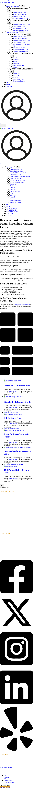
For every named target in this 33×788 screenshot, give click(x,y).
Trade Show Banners (6, 529)
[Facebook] (16, 595)
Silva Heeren (9, 772)
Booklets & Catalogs (6, 516)
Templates (3, 553)
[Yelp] (16, 750)
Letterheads (3, 523)
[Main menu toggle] (3, 125)
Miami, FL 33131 (5, 761)
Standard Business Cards (7, 500)
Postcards (3, 524)
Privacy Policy (8, 780)
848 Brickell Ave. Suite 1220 (8, 759)
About (2, 545)
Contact (2, 548)
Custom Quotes (4, 540)
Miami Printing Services (7, 542)
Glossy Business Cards (6, 498)
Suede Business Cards (6, 505)
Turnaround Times (5, 543)
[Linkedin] (16, 706)
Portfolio (2, 550)
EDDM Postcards (5, 521)
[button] (20, 6)
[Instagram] (16, 667)
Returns (6, 779)
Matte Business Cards (6, 496)
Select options (13, 391)
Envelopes (3, 519)
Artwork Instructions (6, 538)
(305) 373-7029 (7, 764)
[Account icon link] (16, 122)
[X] (16, 629)
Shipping (6, 777)
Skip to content (4, 1)
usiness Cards (6, 506)
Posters (2, 526)
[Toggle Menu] (23, 6)
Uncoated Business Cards (7, 508)
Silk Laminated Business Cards (9, 503)
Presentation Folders (6, 528)
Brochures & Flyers (5, 518)
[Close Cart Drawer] (2, 485)
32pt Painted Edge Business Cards (10, 510)
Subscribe (3, 552)
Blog (1, 547)
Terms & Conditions (9, 782)
